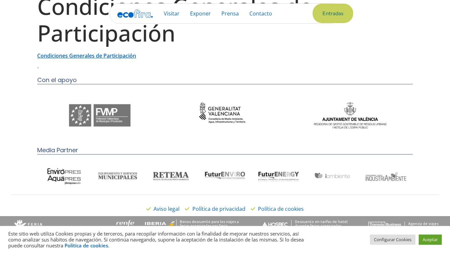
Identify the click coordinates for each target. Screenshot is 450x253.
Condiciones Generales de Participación (86, 55)
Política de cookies (86, 245)
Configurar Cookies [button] (392, 239)
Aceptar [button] (430, 239)
